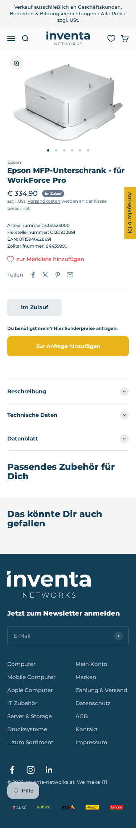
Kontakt (86, 729)
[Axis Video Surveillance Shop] (68, 807)
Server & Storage (29, 716)
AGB (81, 716)
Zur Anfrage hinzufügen (68, 346)
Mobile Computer (31, 677)
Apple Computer (30, 690)
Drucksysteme (27, 729)
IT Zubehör (22, 703)
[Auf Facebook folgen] (12, 770)
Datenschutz (93, 703)
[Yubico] (43, 807)
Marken (85, 677)
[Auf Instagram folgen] (31, 770)
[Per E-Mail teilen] (70, 275)
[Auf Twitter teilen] (45, 275)
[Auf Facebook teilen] (33, 275)
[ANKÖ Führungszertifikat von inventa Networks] (19, 807)
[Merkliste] (111, 38)
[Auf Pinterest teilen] (57, 275)
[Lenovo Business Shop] (116, 807)
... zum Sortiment (30, 742)
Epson (14, 162)
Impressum (91, 742)
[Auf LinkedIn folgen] (49, 770)
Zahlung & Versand (101, 690)
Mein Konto (91, 664)
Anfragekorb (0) (130, 212)
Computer (21, 664)
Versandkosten (44, 201)
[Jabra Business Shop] (92, 807)
